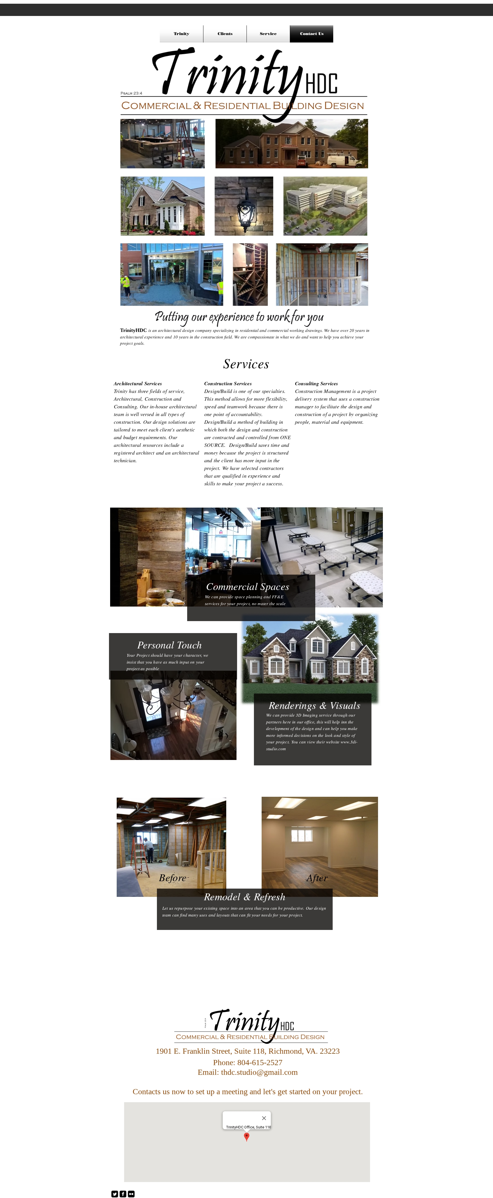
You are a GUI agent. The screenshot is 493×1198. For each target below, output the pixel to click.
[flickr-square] (131, 1194)
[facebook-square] (123, 1194)
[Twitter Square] (114, 1194)
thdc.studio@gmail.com (259, 1072)
